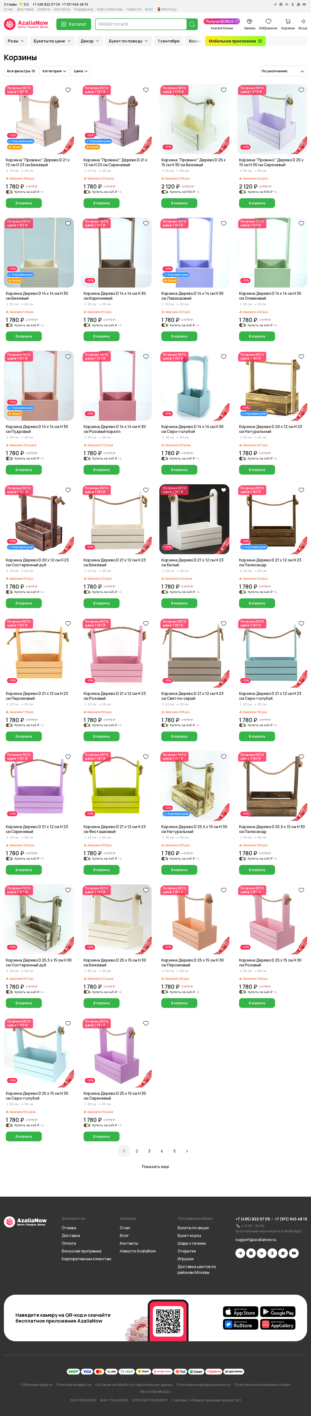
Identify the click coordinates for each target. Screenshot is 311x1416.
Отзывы (10, 4)
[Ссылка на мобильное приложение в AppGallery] (277, 1324)
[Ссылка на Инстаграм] (251, 1253)
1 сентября (168, 41)
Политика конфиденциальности (204, 1384)
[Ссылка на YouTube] (294, 1253)
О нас (8, 9)
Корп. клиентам (110, 9)
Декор (87, 41)
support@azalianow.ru (255, 1239)
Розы (13, 41)
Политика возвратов (73, 1384)
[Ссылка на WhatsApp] (283, 1253)
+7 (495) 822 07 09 (252, 1219)
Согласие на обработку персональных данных (134, 1384)
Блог (149, 9)
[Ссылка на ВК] (262, 1253)
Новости (134, 9)
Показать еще (155, 1166)
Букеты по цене (49, 41)
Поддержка (83, 9)
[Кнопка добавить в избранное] (68, 90)
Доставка (25, 9)
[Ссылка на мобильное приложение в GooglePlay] (277, 1311)
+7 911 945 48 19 (75, 4)
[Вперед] (187, 1151)
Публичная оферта (36, 1384)
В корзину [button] (24, 203)
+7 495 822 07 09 (46, 4)
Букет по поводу (125, 41)
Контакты (62, 9)
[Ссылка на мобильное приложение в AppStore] (240, 1311)
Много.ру (169, 9)
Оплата (43, 9)
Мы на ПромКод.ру (155, 1391)
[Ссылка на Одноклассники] (272, 1253)
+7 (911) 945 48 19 (291, 1219)
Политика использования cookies (262, 1384)
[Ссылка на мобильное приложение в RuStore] (240, 1324)
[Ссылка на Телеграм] (240, 1253)
